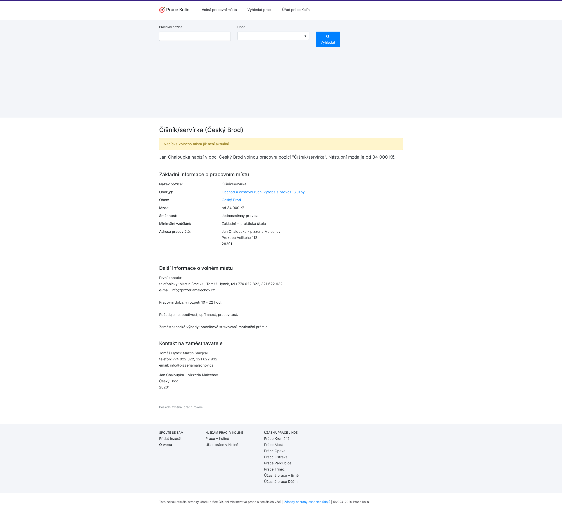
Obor (241, 27)
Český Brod (231, 200)
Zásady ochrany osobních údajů (307, 502)
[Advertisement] (281, 87)
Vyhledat (328, 42)
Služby (299, 192)
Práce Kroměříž (277, 438)
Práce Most (273, 444)
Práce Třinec (274, 469)
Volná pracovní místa (219, 9)
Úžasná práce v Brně (281, 475)
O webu (165, 444)
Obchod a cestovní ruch (241, 192)
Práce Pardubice (277, 463)
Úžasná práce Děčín (280, 481)
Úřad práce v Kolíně (221, 444)
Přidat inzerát (170, 438)
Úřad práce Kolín (296, 9)
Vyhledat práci (259, 9)
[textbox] (246, 36)
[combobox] (273, 36)
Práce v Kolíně (217, 438)
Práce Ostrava (276, 457)
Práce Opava (274, 451)
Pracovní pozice (170, 27)
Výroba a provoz (277, 192)
